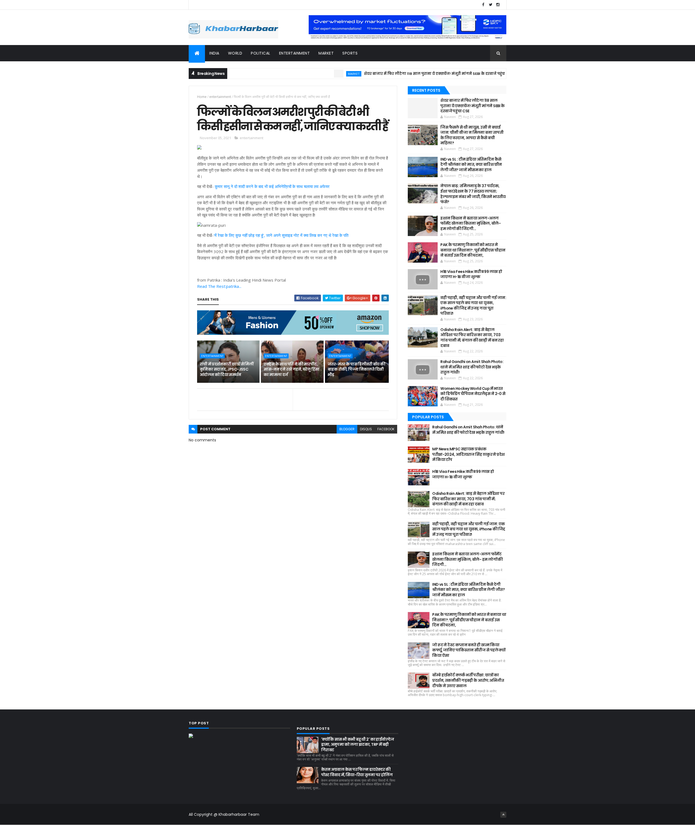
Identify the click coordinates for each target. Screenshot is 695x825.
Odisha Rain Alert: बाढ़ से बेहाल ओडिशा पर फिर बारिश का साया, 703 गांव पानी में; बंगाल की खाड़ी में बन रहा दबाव (472, 337)
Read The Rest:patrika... (219, 286)
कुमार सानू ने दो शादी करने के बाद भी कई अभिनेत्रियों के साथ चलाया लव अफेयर (272, 186)
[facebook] (483, 4)
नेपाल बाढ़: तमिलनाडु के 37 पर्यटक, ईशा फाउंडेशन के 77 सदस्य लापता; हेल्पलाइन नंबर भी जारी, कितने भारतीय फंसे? (473, 194)
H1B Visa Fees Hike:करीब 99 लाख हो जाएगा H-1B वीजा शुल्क (471, 274)
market (326, 53)
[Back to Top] (503, 815)
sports (350, 53)
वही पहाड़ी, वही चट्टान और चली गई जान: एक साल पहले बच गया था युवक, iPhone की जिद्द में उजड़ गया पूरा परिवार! (473, 305)
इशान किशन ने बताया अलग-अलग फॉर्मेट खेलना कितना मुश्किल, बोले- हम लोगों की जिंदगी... (470, 223)
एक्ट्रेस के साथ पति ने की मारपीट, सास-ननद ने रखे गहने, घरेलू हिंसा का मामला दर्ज (291, 369)
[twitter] (491, 4)
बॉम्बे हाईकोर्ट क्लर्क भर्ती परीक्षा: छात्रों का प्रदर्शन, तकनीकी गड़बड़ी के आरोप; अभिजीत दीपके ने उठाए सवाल (468, 680)
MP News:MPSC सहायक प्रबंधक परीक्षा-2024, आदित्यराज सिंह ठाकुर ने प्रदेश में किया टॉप (468, 454)
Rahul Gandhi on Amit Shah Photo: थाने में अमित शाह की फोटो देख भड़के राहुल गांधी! (471, 367)
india (214, 53)
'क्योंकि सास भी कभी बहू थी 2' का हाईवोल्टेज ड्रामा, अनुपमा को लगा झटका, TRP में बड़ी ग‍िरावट (357, 745)
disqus (366, 429)
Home (202, 96)
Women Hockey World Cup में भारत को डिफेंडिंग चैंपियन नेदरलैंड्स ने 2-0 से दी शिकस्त (472, 394)
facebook (385, 429)
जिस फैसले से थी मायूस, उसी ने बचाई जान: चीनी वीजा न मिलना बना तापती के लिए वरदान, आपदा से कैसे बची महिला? (471, 135)
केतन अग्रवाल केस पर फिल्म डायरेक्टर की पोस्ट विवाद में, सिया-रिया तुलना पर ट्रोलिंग (357, 772)
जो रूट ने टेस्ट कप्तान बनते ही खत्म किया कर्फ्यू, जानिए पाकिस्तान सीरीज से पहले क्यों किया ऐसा (469, 650)
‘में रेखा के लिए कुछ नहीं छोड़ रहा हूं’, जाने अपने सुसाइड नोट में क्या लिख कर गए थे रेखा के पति (281, 235)
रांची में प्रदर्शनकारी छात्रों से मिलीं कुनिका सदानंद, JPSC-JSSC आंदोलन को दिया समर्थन (226, 369)
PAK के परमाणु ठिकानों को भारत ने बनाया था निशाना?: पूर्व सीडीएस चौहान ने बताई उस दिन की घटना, (472, 250)
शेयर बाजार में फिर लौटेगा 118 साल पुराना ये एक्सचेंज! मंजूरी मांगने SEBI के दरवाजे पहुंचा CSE (417, 73)
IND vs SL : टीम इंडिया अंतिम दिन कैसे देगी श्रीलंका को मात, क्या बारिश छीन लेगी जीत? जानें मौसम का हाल (471, 165)
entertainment (294, 53)
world (235, 53)
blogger (347, 429)
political (260, 53)
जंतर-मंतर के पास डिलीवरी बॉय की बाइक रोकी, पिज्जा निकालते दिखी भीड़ (356, 369)
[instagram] (498, 4)
